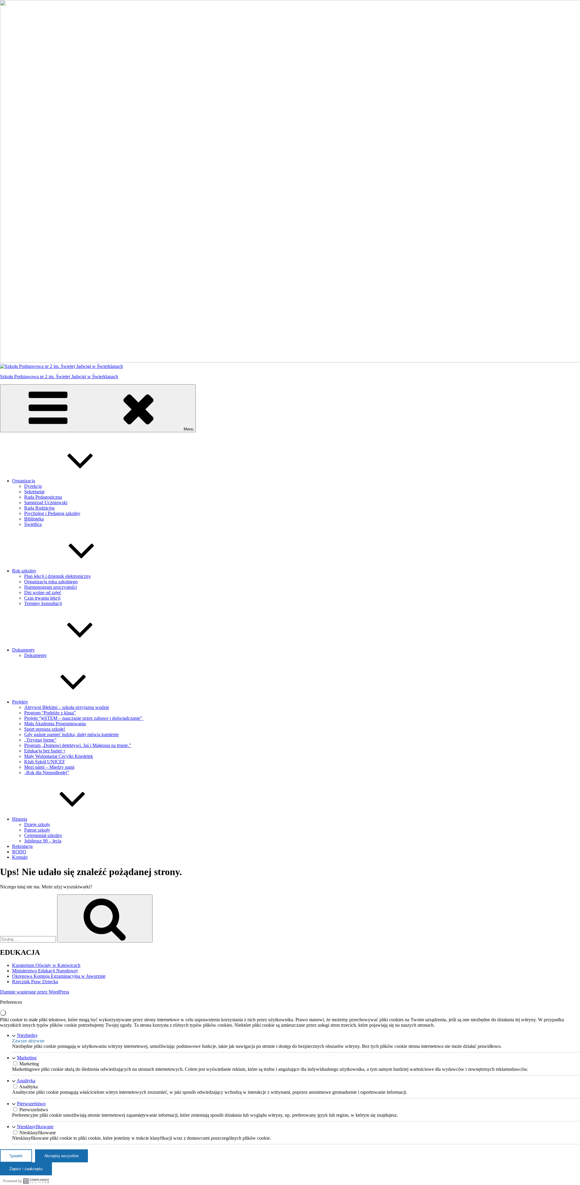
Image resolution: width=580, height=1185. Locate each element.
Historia (19, 819)
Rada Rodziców (39, 507)
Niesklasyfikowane (35, 1126)
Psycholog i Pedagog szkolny (52, 513)
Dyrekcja (33, 486)
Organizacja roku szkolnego (51, 581)
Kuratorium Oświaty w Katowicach (46, 965)
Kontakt (19, 857)
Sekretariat (34, 491)
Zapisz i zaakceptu (26, 1169)
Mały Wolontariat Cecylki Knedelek (58, 756)
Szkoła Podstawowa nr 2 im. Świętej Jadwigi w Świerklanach (59, 376)
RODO (19, 851)
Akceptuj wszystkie (61, 1156)
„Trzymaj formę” (40, 739)
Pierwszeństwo (31, 1103)
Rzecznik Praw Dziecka (35, 981)
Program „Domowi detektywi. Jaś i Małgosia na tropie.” (77, 745)
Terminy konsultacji (43, 603)
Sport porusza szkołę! (44, 729)
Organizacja (23, 480)
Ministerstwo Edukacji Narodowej (45, 970)
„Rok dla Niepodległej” (46, 772)
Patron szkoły (37, 829)
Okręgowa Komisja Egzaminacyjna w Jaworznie (58, 976)
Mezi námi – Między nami (49, 767)
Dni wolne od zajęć (42, 592)
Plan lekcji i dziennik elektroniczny (57, 576)
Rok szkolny (24, 570)
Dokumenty (23, 649)
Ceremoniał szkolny (43, 835)
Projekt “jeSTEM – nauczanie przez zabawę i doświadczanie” (83, 718)
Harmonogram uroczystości (50, 587)
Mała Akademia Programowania (55, 723)
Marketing (27, 1057)
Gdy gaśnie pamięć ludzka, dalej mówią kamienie (71, 734)
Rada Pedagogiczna (43, 497)
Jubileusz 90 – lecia (42, 840)
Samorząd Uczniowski (45, 502)
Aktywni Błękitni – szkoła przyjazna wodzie (66, 707)
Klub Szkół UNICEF (44, 761)
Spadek (16, 1156)
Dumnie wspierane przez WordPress (34, 991)
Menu (188, 429)
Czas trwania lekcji (42, 598)
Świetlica (33, 524)
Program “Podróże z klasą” (50, 712)
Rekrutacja (22, 846)
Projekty (20, 701)
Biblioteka (34, 518)
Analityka (26, 1080)
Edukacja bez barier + (45, 750)
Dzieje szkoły (37, 824)
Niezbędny (27, 1035)
